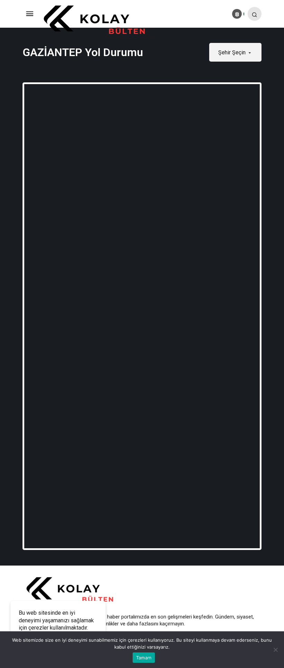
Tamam (143, 657)
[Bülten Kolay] (99, 20)
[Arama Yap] (254, 14)
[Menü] (29, 14)
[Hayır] (275, 649)
